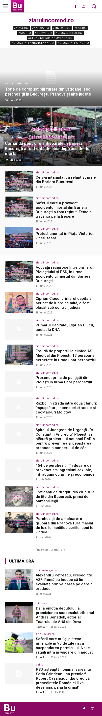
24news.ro (40, 28)
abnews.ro (43, 33)
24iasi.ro (21, 28)
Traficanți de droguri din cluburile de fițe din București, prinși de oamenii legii (65, 496)
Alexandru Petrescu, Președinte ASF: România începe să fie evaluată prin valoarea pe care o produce (64, 582)
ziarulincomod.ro (16, 83)
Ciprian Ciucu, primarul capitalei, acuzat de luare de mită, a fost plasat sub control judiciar (65, 303)
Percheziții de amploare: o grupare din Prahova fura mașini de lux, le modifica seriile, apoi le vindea (64, 525)
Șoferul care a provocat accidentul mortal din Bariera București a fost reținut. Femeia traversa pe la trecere (64, 210)
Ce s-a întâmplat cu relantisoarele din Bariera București (66, 179)
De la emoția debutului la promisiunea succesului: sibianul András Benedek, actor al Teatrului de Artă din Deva (65, 615)
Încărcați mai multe (49, 549)
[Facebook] (75, 6)
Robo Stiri (41, 626)
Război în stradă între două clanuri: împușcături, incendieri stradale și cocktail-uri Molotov (66, 407)
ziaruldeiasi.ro (45, 633)
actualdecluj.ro (69, 33)
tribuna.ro (42, 603)
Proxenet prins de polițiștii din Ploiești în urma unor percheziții (64, 379)
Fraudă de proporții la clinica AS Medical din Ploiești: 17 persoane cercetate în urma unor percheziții (66, 355)
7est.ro (81, 28)
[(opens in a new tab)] (51, 77)
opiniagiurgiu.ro (46, 570)
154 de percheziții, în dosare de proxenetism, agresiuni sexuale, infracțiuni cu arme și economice (65, 470)
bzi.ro (40, 664)
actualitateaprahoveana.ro (50, 38)
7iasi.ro (25, 33)
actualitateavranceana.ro (33, 43)
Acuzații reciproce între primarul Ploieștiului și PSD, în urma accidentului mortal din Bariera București (64, 274)
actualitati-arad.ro (73, 43)
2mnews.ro (62, 28)
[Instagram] (83, 6)
